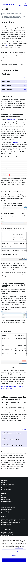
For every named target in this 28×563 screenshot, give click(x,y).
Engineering (4, 496)
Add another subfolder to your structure (11, 434)
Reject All (14, 555)
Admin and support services (8, 507)
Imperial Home (4, 13)
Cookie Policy (19, 548)
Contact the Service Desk (7, 484)
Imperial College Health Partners (9, 521)
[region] (14, 549)
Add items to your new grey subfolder (10, 440)
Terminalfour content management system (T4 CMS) (13, 16)
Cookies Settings (14, 551)
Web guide (4, 9)
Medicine (3, 497)
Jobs (2, 486)
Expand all (23, 77)
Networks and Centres (6, 509)
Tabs (6, 45)
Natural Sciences (5, 499)
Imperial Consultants (6, 524)
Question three (7, 89)
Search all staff (5, 512)
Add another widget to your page (12, 445)
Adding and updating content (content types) (11, 17)
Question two (6, 85)
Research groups (5, 511)
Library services (5, 487)
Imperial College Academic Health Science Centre (13, 519)
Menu (25, 5)
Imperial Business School (7, 501)
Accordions (4, 19)
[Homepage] (9, 4)
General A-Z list (15, 61)
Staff (10, 13)
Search (20, 5)
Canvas (3, 482)
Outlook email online (6, 489)
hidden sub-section (11, 119)
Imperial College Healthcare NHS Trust (10, 522)
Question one (6, 81)
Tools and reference (16, 13)
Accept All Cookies (14, 560)
